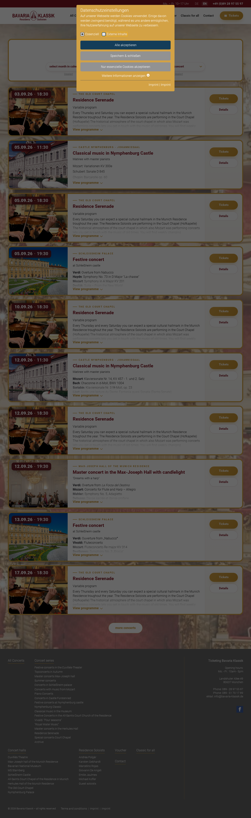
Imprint (153, 85)
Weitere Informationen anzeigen (124, 76)
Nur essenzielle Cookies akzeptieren (125, 67)
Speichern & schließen (125, 56)
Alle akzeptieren (125, 45)
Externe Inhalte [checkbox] (117, 34)
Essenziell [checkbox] (92, 34)
